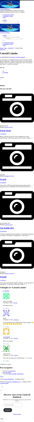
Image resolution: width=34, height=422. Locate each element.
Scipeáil (3, 277)
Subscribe (7, 410)
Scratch (3, 179)
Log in (1, 376)
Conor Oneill (6, 337)
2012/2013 (10, 48)
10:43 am (16, 319)
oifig (3, 57)
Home (1, 48)
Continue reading (17, 414)
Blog (5, 48)
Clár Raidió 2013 (7, 228)
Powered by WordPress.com (13, 381)
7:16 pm (15, 302)
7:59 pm (16, 338)
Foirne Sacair (5, 131)
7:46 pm (16, 355)
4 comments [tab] (6, 291)
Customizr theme (4, 383)
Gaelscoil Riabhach (9, 379)
